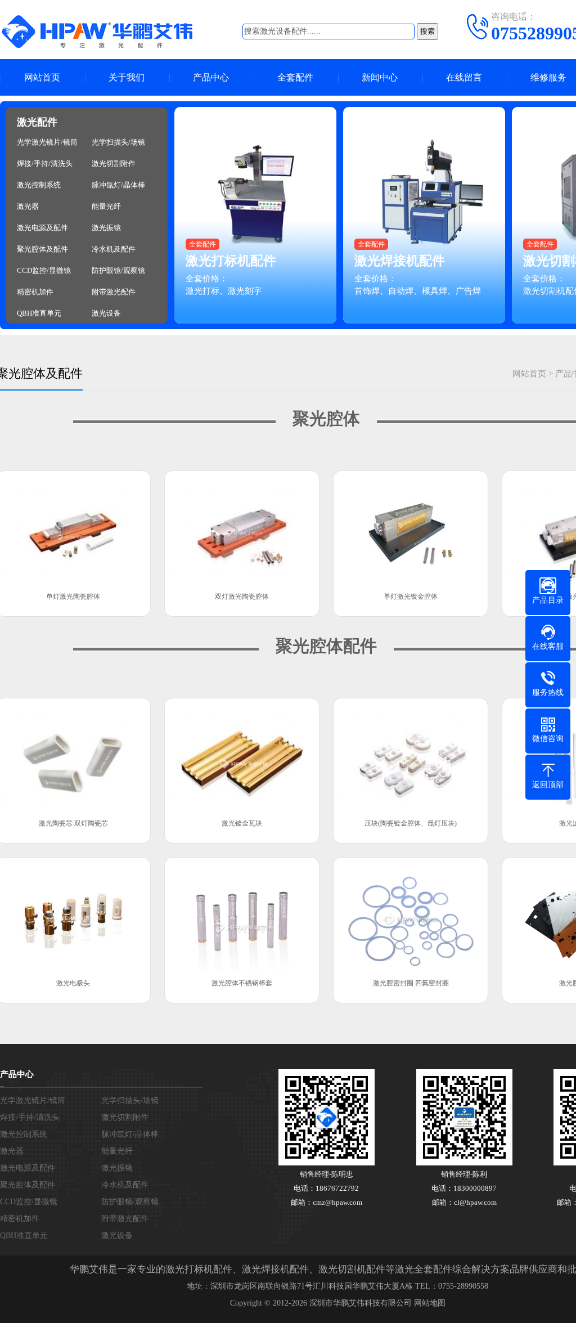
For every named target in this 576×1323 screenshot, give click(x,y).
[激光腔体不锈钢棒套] (242, 917)
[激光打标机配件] (256, 215)
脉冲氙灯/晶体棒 (118, 185)
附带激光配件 (114, 292)
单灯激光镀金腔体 (411, 596)
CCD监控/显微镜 (44, 271)
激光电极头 (73, 983)
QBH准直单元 (39, 313)
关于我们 (127, 77)
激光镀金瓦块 (242, 823)
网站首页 (42, 77)
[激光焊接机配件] (424, 215)
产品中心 (211, 77)
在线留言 (464, 77)
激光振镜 (106, 228)
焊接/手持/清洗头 (45, 164)
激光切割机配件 (351, 1269)
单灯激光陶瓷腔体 (73, 596)
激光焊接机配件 (399, 261)
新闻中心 (380, 77)
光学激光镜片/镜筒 (47, 142)
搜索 (427, 31)
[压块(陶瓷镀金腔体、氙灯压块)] (410, 758)
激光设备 (106, 313)
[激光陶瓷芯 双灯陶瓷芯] (73, 758)
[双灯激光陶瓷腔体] (242, 531)
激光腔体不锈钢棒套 (242, 983)
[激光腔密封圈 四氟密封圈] (410, 917)
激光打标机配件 (231, 261)
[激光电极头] (73, 917)
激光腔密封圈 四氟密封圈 (411, 983)
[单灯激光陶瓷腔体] (73, 531)
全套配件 (295, 77)
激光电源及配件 (42, 228)
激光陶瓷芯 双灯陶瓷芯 (73, 823)
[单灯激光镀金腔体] (410, 531)
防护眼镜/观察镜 (118, 271)
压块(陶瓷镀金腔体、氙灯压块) (410, 823)
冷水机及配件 (114, 249)
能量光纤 (106, 206)
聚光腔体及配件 (42, 249)
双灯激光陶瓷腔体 (242, 596)
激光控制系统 (39, 185)
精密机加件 (35, 292)
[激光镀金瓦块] (242, 758)
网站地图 (430, 1303)
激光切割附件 (114, 164)
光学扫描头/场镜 (118, 142)
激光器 (28, 206)
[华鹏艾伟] (107, 31)
